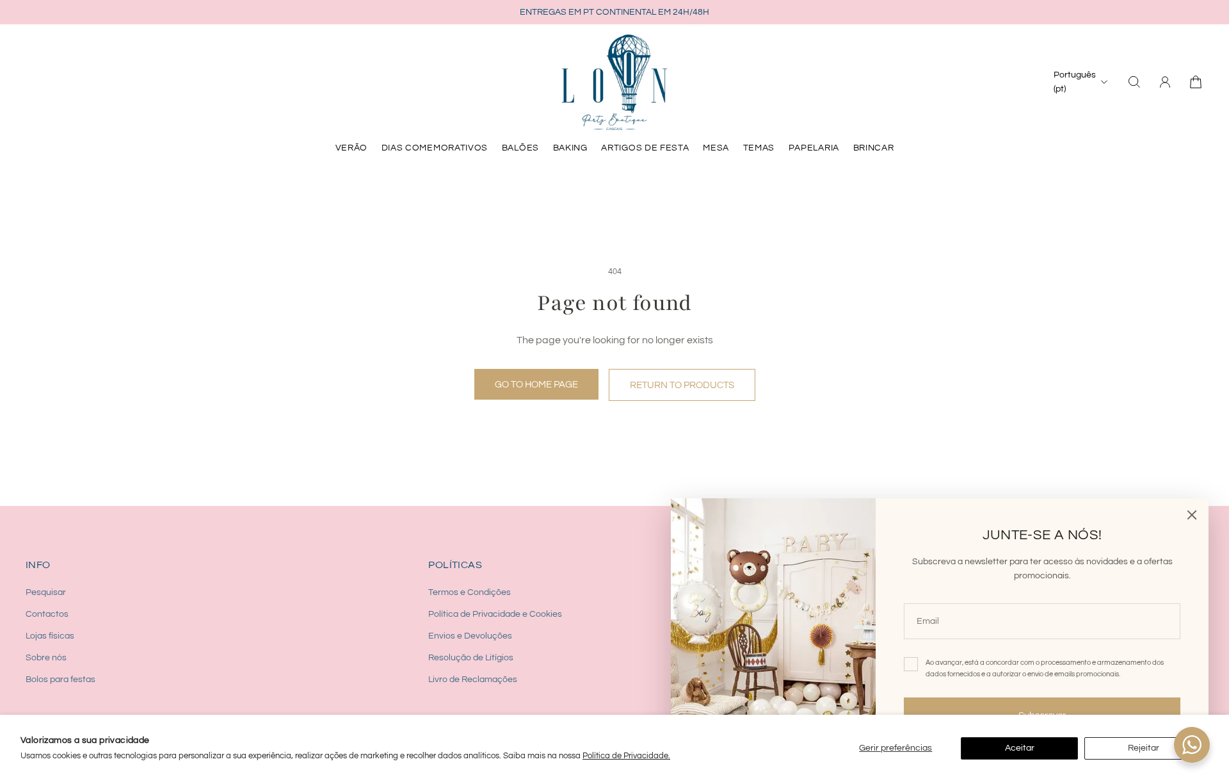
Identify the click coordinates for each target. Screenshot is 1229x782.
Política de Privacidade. (626, 755)
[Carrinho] (1195, 82)
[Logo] (614, 82)
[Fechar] (1191, 514)
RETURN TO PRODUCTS (682, 385)
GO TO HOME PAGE (536, 384)
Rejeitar (1143, 748)
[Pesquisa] (1134, 82)
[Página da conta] (1165, 82)
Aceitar (1019, 748)
